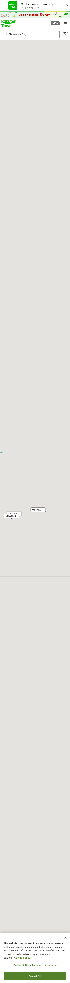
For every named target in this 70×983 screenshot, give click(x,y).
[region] (35, 958)
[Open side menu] (66, 23)
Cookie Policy (22, 957)
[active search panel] (31, 34)
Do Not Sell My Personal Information (35, 965)
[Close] (65, 938)
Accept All (35, 976)
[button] (8, 23)
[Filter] (66, 34)
